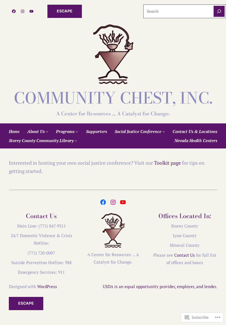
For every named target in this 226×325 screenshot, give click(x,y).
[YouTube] (31, 11)
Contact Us (184, 255)
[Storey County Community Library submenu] (76, 140)
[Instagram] (22, 11)
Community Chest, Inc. (113, 98)
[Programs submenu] (77, 131)
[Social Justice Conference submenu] (163, 131)
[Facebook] (14, 11)
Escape (64, 11)
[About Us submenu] (47, 131)
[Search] (219, 11)
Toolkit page (167, 162)
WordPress (47, 286)
